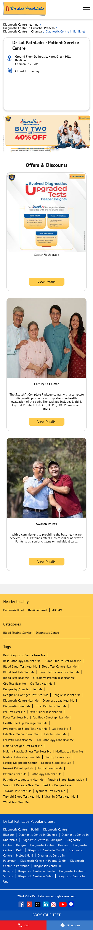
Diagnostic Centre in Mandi (46, 850)
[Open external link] (46, 918)
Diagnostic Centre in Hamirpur (42, 840)
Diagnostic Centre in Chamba (38, 835)
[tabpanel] (46, 134)
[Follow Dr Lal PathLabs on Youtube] (63, 904)
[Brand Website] (71, 904)
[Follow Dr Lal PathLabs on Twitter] (38, 904)
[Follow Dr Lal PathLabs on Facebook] (21, 904)
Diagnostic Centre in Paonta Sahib (43, 861)
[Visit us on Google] (30, 904)
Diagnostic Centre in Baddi (21, 829)
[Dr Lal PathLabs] (24, 9)
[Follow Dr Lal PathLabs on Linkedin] (46, 904)
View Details (46, 282)
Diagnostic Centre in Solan (35, 876)
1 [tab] (49, 148)
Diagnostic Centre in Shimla (36, 871)
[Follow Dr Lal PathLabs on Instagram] (54, 904)
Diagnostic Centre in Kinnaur (49, 845)
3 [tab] (57, 148)
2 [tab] (53, 148)
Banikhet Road (37, 610)
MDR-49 (56, 610)
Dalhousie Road (13, 610)
